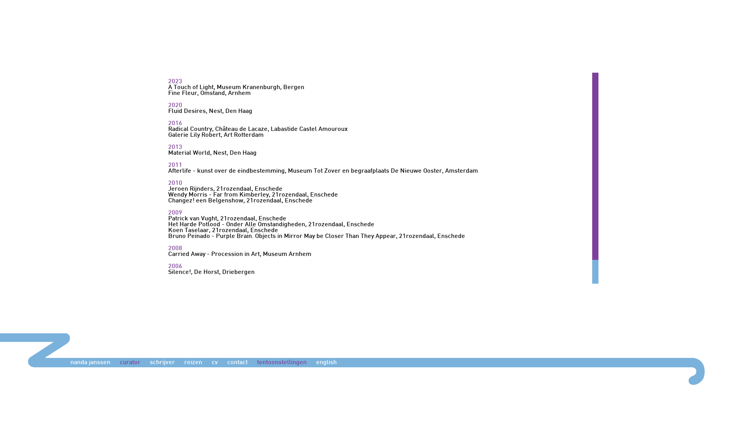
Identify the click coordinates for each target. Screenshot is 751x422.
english (326, 363)
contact (237, 363)
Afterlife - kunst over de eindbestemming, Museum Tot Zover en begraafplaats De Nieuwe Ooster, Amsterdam (323, 171)
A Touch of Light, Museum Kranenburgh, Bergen (236, 88)
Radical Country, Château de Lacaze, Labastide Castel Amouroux (258, 129)
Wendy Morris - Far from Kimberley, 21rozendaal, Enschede (253, 195)
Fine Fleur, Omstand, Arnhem (209, 94)
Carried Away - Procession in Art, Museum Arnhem (239, 254)
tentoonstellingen (282, 363)
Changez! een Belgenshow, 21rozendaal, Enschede (240, 201)
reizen (193, 363)
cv (215, 363)
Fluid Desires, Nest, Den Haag (210, 111)
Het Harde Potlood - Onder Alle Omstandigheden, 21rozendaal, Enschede (271, 225)
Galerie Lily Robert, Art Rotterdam (216, 135)
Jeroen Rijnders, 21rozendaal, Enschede (225, 189)
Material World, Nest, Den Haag (212, 153)
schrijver (162, 363)
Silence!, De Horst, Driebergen (211, 272)
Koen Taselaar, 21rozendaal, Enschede (223, 231)
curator (130, 363)
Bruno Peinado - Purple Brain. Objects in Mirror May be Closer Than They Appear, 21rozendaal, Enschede (316, 237)
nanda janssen (90, 363)
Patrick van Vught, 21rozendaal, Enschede (227, 219)
